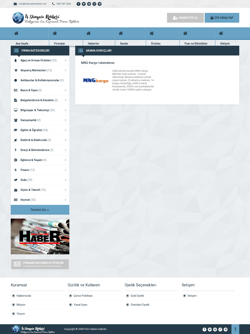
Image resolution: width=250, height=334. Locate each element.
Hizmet (28, 199)
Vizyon (21, 313)
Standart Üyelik (140, 304)
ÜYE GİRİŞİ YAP (223, 17)
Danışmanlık (31, 120)
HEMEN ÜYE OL (188, 17)
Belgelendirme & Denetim (39, 100)
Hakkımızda (24, 295)
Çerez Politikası (83, 295)
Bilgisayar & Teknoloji (38, 110)
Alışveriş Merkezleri (36, 70)
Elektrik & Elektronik (36, 140)
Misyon (21, 304)
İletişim (192, 295)
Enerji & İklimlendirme (37, 150)
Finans (28, 169)
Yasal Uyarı (80, 304)
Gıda (26, 179)
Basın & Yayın (31, 90)
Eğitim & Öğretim (34, 130)
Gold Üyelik (137, 295)
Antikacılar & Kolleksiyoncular (42, 80)
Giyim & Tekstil (33, 189)
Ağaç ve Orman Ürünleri (39, 60)
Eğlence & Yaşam (33, 160)
